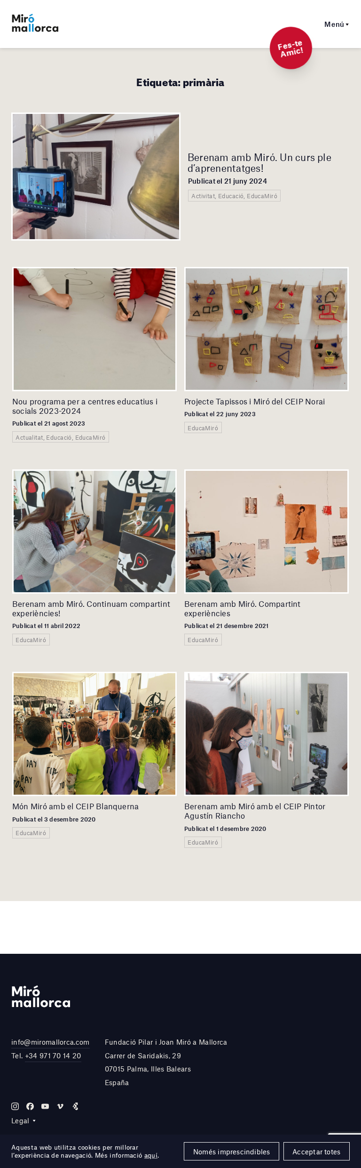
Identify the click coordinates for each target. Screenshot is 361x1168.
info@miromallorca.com (50, 1042)
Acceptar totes (316, 1151)
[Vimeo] (60, 1106)
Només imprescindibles (231, 1151)
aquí (150, 1155)
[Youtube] (45, 1106)
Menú (334, 24)
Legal (20, 1120)
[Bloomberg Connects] (75, 1106)
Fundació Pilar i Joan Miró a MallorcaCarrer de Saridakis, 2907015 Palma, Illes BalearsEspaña (166, 1062)
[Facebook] (30, 1106)
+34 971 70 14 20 (53, 1055)
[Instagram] (15, 1106)
